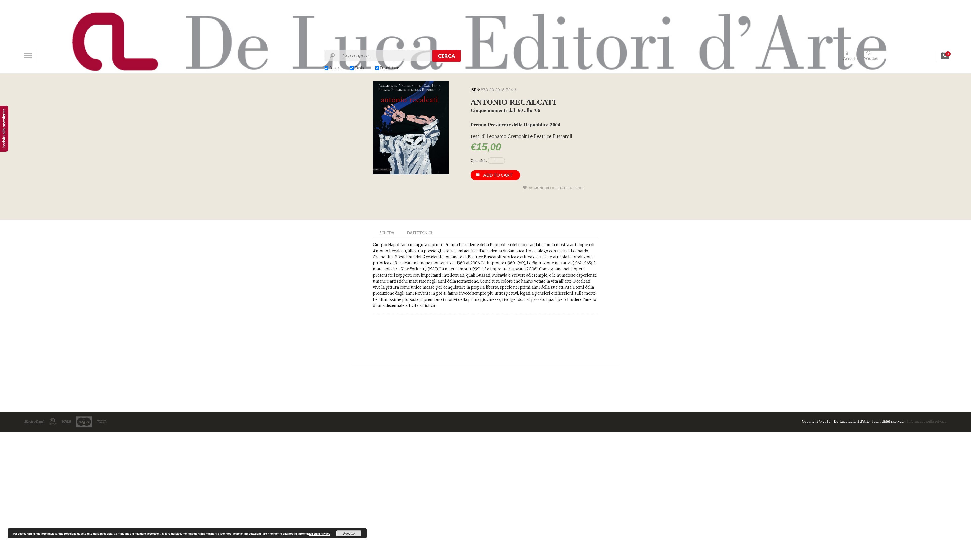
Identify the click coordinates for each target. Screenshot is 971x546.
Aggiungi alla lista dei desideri (557, 188)
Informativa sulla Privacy (314, 533)
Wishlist (870, 58)
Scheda (386, 232)
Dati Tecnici (419, 232)
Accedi (849, 58)
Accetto (349, 533)
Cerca (446, 56)
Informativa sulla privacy (927, 421)
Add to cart (498, 175)
